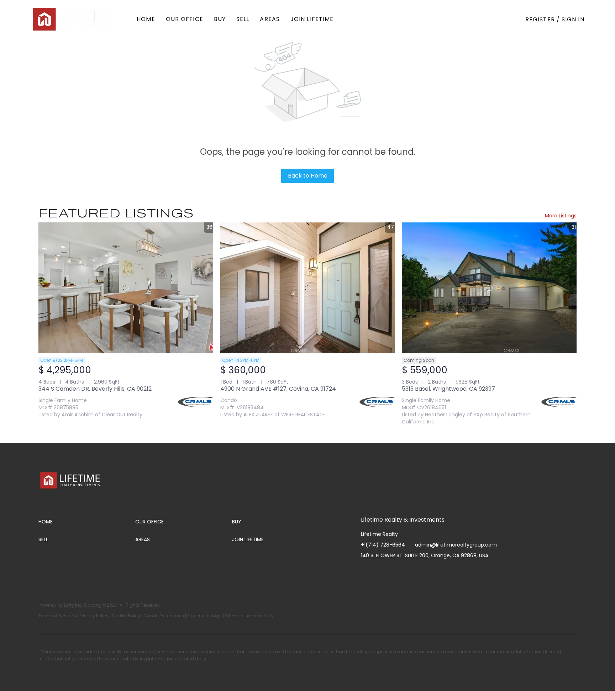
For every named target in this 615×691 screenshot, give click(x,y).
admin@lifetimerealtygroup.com (456, 544)
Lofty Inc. (73, 605)
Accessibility (260, 616)
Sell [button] (242, 19)
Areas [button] (270, 19)
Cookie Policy (126, 616)
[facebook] (366, 571)
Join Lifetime (311, 19)
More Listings (561, 215)
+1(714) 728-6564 (383, 544)
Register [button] (540, 19)
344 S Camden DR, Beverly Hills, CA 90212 (95, 389)
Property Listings (204, 616)
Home (146, 19)
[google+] (437, 571)
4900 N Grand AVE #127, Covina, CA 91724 (278, 389)
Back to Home (307, 176)
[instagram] (394, 571)
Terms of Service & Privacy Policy (73, 616)
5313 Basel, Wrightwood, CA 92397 (448, 389)
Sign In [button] (573, 19)
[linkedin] (380, 571)
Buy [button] (220, 19)
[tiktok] (423, 571)
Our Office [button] (184, 19)
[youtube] (409, 571)
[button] (75, 19)
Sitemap (234, 616)
